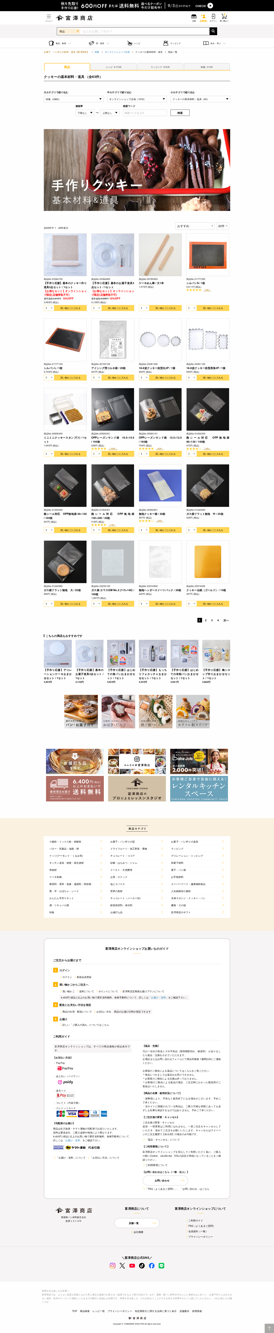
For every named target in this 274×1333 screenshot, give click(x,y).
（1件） (112, 524)
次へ (226, 620)
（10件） (113, 448)
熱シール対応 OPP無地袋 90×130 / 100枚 (207, 439)
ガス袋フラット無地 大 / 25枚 (62, 590)
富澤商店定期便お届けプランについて (143, 991)
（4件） (160, 448)
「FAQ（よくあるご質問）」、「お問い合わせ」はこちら (177, 1189)
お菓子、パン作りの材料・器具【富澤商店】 (66, 51)
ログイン (67, 977)
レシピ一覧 (98, 1311)
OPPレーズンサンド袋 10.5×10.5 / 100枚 (112, 439)
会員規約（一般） (198, 1231)
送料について (86, 991)
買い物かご (68, 991)
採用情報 (197, 1311)
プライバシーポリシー (200, 1236)
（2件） (160, 520)
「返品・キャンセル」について (163, 1139)
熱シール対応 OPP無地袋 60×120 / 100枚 (65, 516)
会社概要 (139, 1232)
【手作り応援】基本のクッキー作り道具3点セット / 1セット (65, 285)
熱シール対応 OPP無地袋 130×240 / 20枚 (112, 516)
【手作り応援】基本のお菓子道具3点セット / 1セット (112, 285)
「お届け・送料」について (71, 1157)
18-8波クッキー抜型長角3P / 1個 (205, 368)
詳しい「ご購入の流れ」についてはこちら (85, 1024)
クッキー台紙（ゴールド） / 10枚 (206, 590)
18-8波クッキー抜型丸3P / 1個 (157, 368)
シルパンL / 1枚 (53, 368)
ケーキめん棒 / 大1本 (151, 283)
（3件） (207, 289)
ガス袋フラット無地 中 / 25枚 (204, 514)
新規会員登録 (84, 977)
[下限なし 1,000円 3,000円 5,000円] (84, 113)
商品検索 (85, 1311)
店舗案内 (184, 1311)
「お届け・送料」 (158, 997)
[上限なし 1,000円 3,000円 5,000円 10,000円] (109, 113)
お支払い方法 (103, 1011)
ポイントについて (108, 991)
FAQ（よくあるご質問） (201, 1226)
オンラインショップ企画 (117, 51)
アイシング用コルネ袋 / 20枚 (108, 368)
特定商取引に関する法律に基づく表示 (156, 1311)
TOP (74, 1311)
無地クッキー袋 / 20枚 (152, 514)
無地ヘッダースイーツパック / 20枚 (160, 590)
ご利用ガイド (195, 1220)
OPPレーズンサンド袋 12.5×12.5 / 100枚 (160, 439)
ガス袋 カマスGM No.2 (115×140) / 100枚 (112, 592)
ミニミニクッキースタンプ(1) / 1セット (65, 439)
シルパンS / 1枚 (195, 283)
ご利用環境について (157, 1165)
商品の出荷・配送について (77, 1011)
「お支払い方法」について (104, 1157)
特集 (97, 51)
